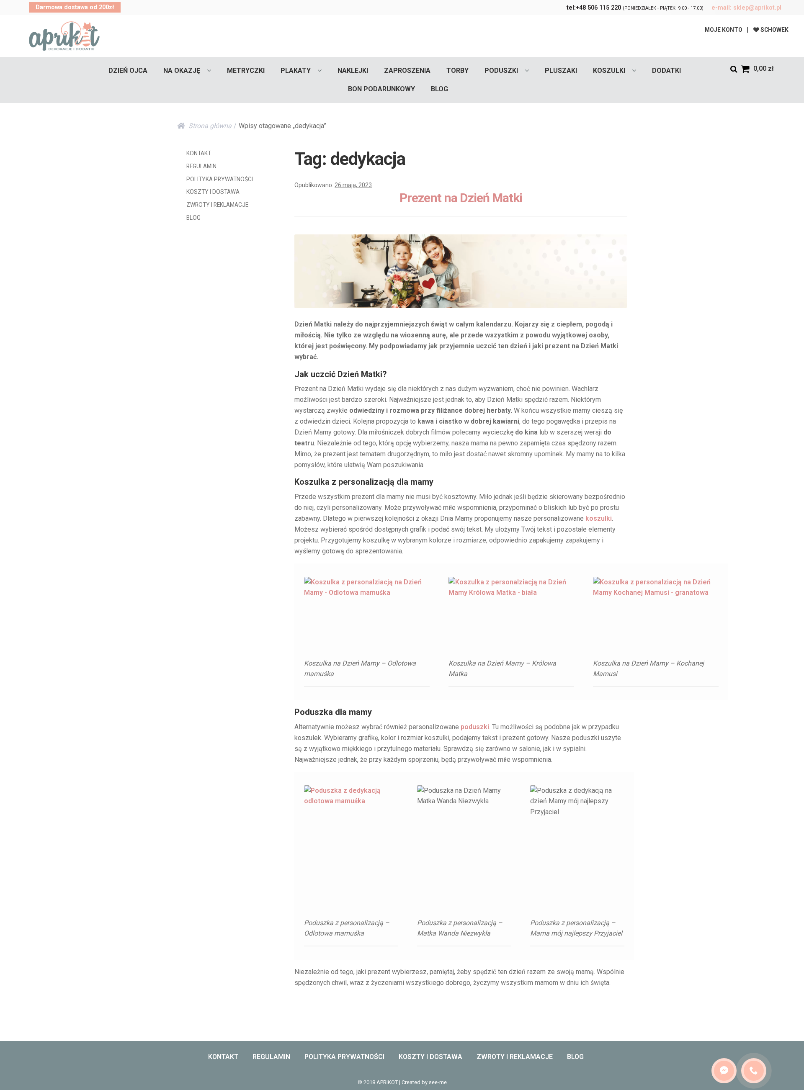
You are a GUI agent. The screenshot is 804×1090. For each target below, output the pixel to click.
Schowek (774, 29)
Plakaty (296, 71)
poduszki (475, 727)
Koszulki (609, 71)
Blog (439, 89)
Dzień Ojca (127, 71)
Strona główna (210, 126)
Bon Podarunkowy (381, 89)
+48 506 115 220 (594, 7)
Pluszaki (561, 71)
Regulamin (201, 166)
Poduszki (501, 71)
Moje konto (723, 29)
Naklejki (353, 71)
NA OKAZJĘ (181, 71)
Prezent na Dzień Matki (460, 197)
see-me (438, 1082)
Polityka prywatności (219, 179)
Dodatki (666, 71)
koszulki (598, 518)
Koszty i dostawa (213, 191)
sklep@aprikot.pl (746, 7)
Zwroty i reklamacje (217, 204)
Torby (457, 71)
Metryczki (246, 71)
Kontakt (198, 153)
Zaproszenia (407, 71)
